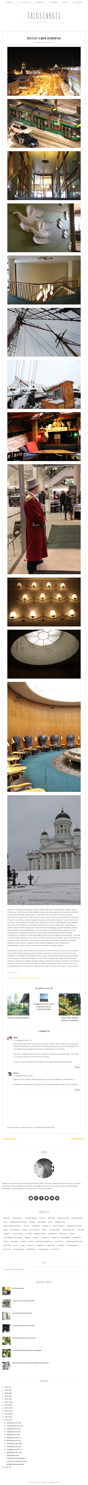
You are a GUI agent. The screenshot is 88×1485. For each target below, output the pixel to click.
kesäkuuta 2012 (12, 1440)
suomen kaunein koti (74, 1242)
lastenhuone (54, 1230)
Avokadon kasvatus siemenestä (23, 1326)
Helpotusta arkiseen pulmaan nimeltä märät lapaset (30, 1363)
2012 (6, 1420)
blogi (5, 1222)
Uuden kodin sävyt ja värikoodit (23, 1301)
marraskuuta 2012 (13, 1426)
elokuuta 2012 (12, 1434)
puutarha (14, 1242)
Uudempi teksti (10, 1138)
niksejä (27, 1238)
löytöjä (28, 1234)
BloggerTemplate (55, 1482)
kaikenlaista (60, 1222)
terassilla (40, 1245)
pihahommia (65, 1238)
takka (22, 1245)
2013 (6, 1417)
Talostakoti (44, 15)
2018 (6, 1402)
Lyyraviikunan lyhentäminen (22, 1313)
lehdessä (80, 1230)
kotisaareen (15, 1230)
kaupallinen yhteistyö (12, 1226)
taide (16, 1245)
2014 (6, 1414)
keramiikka (36, 1226)
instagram (41, 1222)
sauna (31, 1242)
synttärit (7, 1245)
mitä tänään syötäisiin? (12, 1238)
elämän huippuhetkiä (18, 1222)
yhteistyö (55, 1249)
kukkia (24, 1230)
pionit (5, 1242)
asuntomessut (77, 1218)
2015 (6, 1411)
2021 (6, 1393)
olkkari (35, 1238)
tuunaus (60, 1245)
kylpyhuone (34, 1230)
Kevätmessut (17, 1218)
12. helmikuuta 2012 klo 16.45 (22, 1076)
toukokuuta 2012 (13, 1443)
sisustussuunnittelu (44, 1242)
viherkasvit (31, 1249)
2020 (6, 1396)
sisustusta (59, 1242)
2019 (6, 1399)
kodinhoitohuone (74, 1226)
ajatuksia (51, 1218)
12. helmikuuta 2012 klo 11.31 (22, 1040)
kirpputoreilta (59, 1226)
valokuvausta (18, 1249)
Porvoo (42, 1218)
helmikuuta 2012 (13, 1452)
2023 (6, 1387)
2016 (6, 1408)
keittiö (26, 1226)
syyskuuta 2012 (12, 1431)
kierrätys (46, 1226)
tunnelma (51, 1245)
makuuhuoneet (40, 1234)
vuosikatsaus (43, 1249)
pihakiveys (77, 1238)
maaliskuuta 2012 (13, 1449)
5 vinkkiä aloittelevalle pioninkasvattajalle (26, 1350)
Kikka (15, 1037)
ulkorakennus (72, 1245)
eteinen (32, 1222)
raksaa (23, 1242)
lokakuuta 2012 (12, 1429)
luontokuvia (17, 1234)
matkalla (34, 978)
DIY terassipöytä (18, 1288)
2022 (6, 1390)
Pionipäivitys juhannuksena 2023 (23, 1338)
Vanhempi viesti (77, 1138)
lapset (44, 1230)
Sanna (15, 1073)
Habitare (6, 1218)
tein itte (30, 1245)
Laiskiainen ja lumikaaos (16, 1458)
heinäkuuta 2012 (13, 1437)
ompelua (55, 1238)
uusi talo (7, 1249)
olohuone (45, 1238)
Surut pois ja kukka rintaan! (17, 1461)
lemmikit (6, 1234)
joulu (50, 1222)
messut (72, 1234)
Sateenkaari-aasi (13, 1455)
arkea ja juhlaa (22, 978)
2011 (6, 1467)
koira (5, 1230)
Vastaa (77, 1067)
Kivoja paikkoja (31, 1218)
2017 (6, 1405)
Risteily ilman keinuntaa (15, 1464)
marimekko (52, 1234)
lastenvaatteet (68, 1230)
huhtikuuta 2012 (13, 1446)
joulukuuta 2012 (13, 1423)
